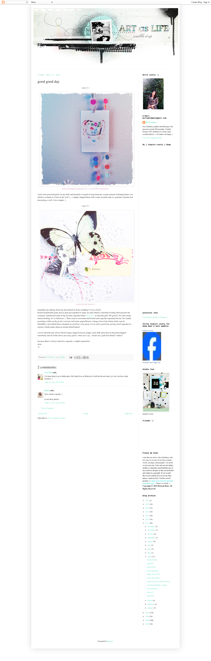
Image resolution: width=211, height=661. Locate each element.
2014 (147, 511)
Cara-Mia (48, 372)
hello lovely (151, 567)
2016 (147, 504)
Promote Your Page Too (151, 362)
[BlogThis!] (78, 357)
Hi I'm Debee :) (152, 122)
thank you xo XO (153, 574)
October (151, 534)
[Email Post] (71, 357)
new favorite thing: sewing (157, 585)
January (151, 608)
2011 (147, 523)
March (150, 600)
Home (86, 413)
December (151, 526)
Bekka (47, 390)
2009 (147, 616)
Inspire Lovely (148, 331)
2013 (147, 515)
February (151, 604)
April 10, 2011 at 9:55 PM (54, 382)
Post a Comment (47, 408)
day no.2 (150, 592)
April (150, 556)
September (152, 537)
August (150, 541)
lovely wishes (152, 559)
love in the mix (152, 588)
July (149, 545)
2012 (147, 519)
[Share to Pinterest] (87, 357)
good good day (152, 570)
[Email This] (75, 357)
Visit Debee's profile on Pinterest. (155, 317)
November (152, 530)
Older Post (129, 413)
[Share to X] (81, 357)
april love (150, 595)
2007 (147, 624)
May (149, 552)
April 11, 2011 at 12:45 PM (54, 402)
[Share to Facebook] (84, 357)
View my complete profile (152, 137)
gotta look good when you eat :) (158, 581)
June (149, 549)
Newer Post (42, 413)
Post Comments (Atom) (56, 418)
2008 (147, 620)
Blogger (110, 641)
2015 (147, 508)
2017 (147, 500)
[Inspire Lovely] (152, 360)
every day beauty (153, 577)
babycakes (90, 315)
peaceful (150, 563)
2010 (147, 612)
